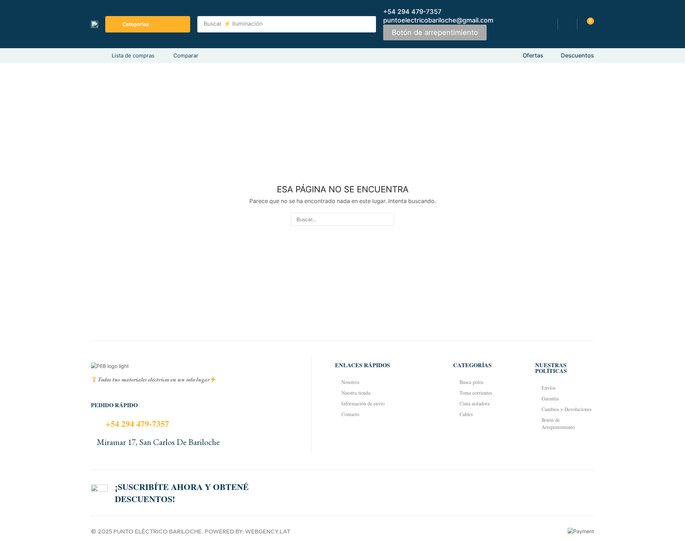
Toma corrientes (476, 392)
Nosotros (350, 382)
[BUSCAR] (387, 219)
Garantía (550, 398)
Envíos (548, 387)
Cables (466, 414)
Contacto (350, 414)
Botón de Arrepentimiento (558, 423)
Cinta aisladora (474, 403)
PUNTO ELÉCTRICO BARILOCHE (157, 531)
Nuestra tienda (355, 392)
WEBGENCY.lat (267, 531)
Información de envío (363, 403)
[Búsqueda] (368, 24)
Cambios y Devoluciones (567, 409)
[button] (435, 32)
